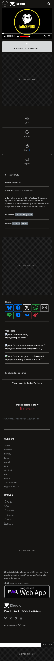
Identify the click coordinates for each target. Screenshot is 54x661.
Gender (10, 515)
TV (8, 506)
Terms (7, 445)
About (7, 462)
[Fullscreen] (49, 37)
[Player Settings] (45, 37)
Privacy (7, 453)
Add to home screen (19, 583)
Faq (6, 466)
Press (7, 474)
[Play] (27, 20)
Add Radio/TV (10, 482)
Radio (10, 502)
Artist (9, 519)
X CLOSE (47, 644)
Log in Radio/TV (11, 486)
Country (10, 510)
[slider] (25, 36)
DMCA (7, 478)
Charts (10, 524)
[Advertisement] (27, 79)
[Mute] (18, 37)
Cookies (8, 449)
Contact (8, 470)
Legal (6, 458)
